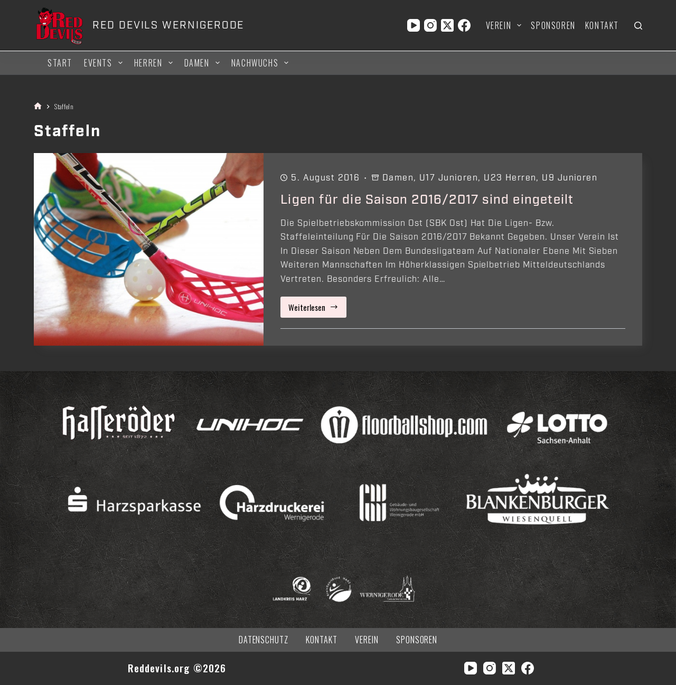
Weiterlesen (317, 309)
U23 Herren (510, 178)
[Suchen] (638, 26)
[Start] (38, 106)
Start (60, 62)
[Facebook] (464, 25)
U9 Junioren (569, 178)
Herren (148, 62)
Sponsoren (553, 25)
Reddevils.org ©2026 (177, 668)
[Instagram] (430, 25)
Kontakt (602, 25)
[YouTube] (413, 25)
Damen (197, 62)
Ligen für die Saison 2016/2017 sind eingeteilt (427, 199)
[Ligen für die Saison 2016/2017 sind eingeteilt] (149, 249)
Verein (499, 25)
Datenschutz (264, 639)
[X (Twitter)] (447, 25)
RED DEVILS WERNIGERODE (168, 25)
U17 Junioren (448, 178)
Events (98, 62)
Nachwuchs (254, 62)
